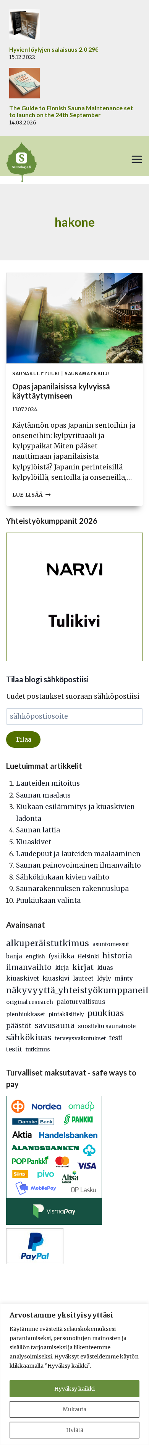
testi (116, 1038)
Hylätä (74, 1430)
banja (14, 956)
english (35, 956)
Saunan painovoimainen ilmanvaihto (78, 865)
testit (14, 1049)
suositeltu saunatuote (107, 1026)
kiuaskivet (22, 978)
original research (29, 1002)
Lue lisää (31, 495)
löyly (104, 978)
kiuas (105, 967)
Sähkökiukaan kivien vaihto (62, 877)
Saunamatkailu (87, 373)
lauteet (83, 978)
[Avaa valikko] (137, 159)
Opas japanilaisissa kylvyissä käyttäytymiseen (61, 391)
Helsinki (88, 956)
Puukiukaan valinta (48, 900)
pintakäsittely (66, 1014)
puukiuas (105, 1013)
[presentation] (74, 318)
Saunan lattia (38, 830)
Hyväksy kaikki (74, 1388)
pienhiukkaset (25, 1014)
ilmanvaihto (29, 967)
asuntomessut (110, 944)
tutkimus (38, 1049)
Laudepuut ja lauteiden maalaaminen (78, 854)
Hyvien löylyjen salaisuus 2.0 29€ (54, 49)
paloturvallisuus (81, 1001)
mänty (124, 978)
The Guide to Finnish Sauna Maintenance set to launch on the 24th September (71, 112)
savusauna (54, 1025)
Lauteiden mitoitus (48, 783)
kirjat (83, 967)
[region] (74, 1374)
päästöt (18, 1026)
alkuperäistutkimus (47, 943)
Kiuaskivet (33, 842)
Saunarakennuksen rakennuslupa (72, 888)
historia (117, 955)
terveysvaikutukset (80, 1038)
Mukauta (74, 1409)
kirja (62, 967)
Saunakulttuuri (36, 373)
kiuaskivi (56, 978)
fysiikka (61, 956)
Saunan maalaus (43, 795)
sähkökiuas (28, 1038)
